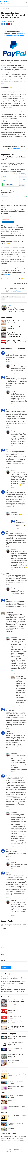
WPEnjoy (21, 1151)
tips (23, 296)
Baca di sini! (17, 148)
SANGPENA (5, 2)
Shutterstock (17, 296)
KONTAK (11, 1149)
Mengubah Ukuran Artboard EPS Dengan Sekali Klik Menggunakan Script (15, 334)
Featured (7, 8)
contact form (6, 274)
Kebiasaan (11, 1128)
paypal (11, 296)
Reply (8, 361)
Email (3, 954)
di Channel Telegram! (16, 291)
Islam (3, 1093)
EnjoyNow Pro (11, 1151)
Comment (4, 928)
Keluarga (4, 1071)
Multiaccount (5, 296)
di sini (2, 166)
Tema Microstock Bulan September (17, 1021)
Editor (9, 305)
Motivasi (4, 1112)
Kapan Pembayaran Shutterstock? (16, 1060)
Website (3, 960)
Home (2, 8)
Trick (3, 299)
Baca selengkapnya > (6, 1143)
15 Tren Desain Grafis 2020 (14, 1016)
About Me (16, 1149)
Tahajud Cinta (11, 1100)
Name (3, 947)
